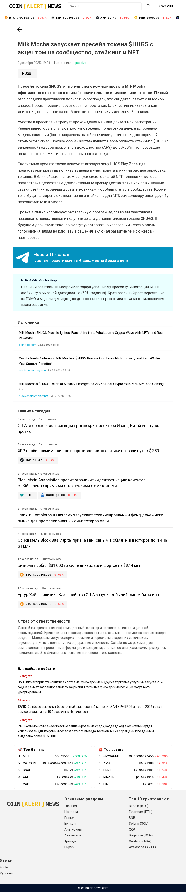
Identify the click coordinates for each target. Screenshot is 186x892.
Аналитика (72, 835)
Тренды (70, 841)
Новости (71, 812)
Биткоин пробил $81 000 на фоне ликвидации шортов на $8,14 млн (80, 565)
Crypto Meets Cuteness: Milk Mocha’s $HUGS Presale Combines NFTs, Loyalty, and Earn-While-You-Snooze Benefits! (89, 361)
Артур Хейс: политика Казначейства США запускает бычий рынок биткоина (88, 594)
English (5, 867)
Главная (70, 806)
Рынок (69, 818)
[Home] (20, 30)
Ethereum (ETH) (140, 812)
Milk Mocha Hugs (39, 280)
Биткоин (70, 824)
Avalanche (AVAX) (142, 847)
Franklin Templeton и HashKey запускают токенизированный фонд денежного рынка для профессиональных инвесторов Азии (90, 518)
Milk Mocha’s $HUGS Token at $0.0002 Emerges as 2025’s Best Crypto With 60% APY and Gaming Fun (91, 386)
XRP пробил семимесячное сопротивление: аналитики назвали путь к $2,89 (88, 450)
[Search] (148, 6)
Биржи (69, 847)
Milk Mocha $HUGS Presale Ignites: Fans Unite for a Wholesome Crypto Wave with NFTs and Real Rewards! (91, 335)
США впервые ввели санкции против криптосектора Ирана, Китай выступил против (89, 428)
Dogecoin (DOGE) (141, 835)
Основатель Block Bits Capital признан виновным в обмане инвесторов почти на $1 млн (92, 543)
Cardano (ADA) (140, 841)
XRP (132, 829)
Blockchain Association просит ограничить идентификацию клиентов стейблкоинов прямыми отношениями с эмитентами (82, 483)
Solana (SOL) (138, 824)
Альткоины (73, 829)
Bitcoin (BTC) (139, 806)
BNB (132, 818)
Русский (6, 873)
